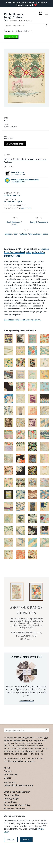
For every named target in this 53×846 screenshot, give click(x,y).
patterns (23, 234)
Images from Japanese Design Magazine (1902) (26, 252)
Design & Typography (39, 222)
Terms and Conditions (14, 808)
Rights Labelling (11, 795)
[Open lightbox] (26, 78)
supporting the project (23, 761)
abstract (8, 234)
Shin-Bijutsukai (35, 234)
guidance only (26, 208)
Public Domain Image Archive (13, 16)
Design (14, 224)
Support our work (24, 5)
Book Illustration (13, 222)
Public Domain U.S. (12, 195)
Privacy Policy (10, 802)
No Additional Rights (13, 201)
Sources (8, 771)
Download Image (16, 143)
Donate (7, 778)
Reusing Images (11, 798)
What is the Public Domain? (17, 792)
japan (16, 234)
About (7, 767)
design (45, 234)
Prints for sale (11, 774)
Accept (26, 839)
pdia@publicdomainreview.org (18, 785)
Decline (10, 839)
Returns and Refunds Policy (17, 805)
